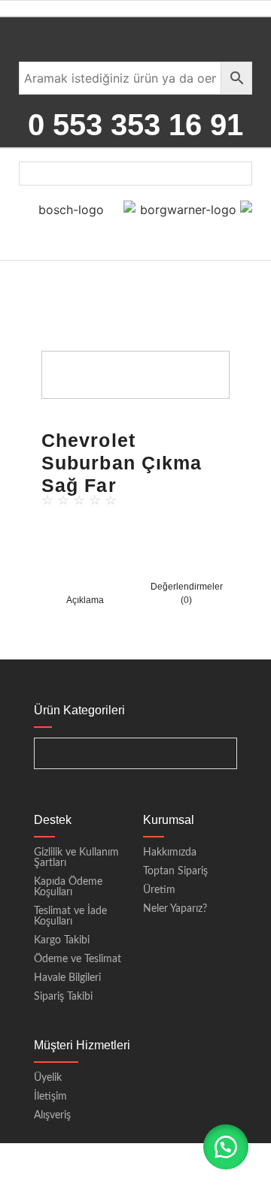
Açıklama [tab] (85, 600)
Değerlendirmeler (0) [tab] (187, 593)
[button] (225, 1146)
